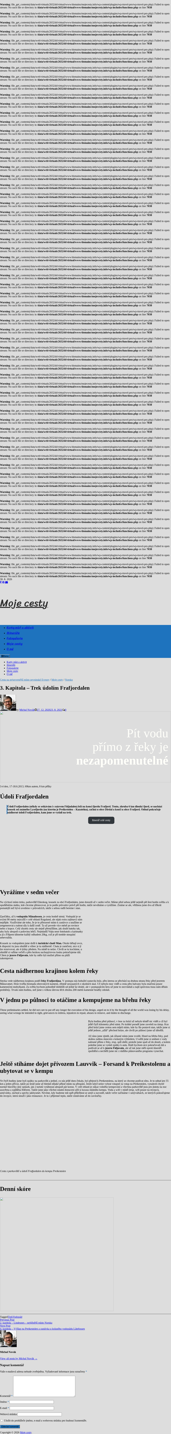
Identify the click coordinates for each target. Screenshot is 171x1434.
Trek (10, 1316)
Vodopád (17, 1316)
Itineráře (13, 633)
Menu (6, 656)
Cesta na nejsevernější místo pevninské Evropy (24, 679)
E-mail (4, 1408)
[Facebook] (1, 582)
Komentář (6, 1396)
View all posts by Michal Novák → (18, 1358)
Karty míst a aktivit (20, 627)
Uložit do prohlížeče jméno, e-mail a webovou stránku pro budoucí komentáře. (45, 1420)
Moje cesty (24, 603)
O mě (10, 649)
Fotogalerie (15, 638)
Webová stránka (8, 1414)
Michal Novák (27, 709)
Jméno (4, 1401)
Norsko (69, 679)
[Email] (6, 582)
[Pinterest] (3, 582)
